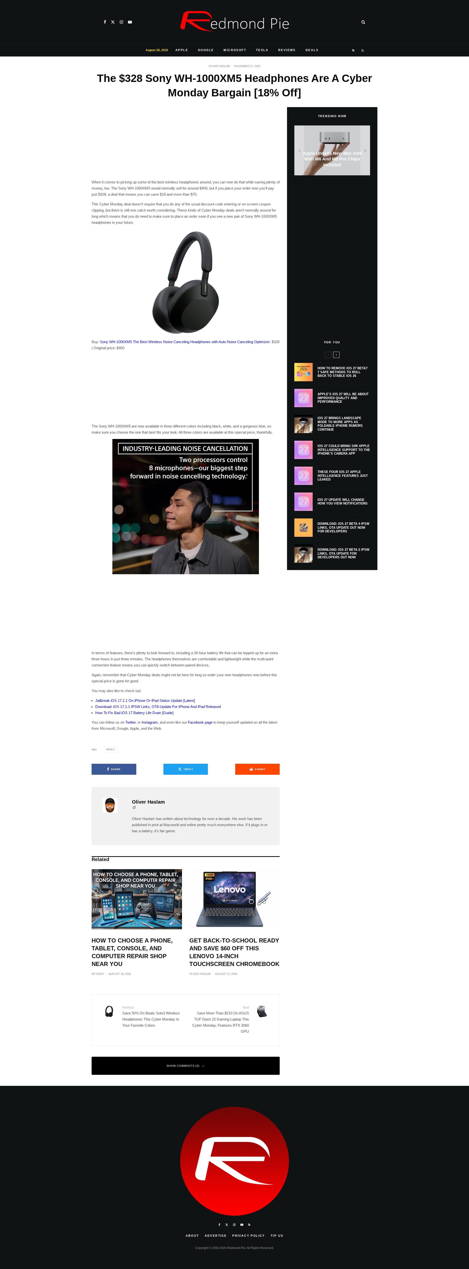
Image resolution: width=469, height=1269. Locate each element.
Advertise (216, 1235)
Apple (181, 50)
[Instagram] (121, 22)
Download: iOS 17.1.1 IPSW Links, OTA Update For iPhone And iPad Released (158, 707)
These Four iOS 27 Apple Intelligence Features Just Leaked (343, 475)
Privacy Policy (248, 1235)
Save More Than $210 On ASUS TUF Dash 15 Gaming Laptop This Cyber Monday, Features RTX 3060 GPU (220, 1019)
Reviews (287, 50)
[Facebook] (104, 22)
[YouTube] (130, 22)
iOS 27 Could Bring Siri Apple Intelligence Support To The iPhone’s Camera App (344, 449)
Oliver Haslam (219, 66)
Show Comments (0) (183, 1065)
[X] (112, 22)
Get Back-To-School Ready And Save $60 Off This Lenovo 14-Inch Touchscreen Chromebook (234, 952)
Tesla (262, 50)
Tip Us (277, 1235)
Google (206, 50)
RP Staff (98, 973)
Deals (312, 50)
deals (111, 749)
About (192, 1235)
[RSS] (353, 50)
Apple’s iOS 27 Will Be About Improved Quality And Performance (343, 398)
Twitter (130, 722)
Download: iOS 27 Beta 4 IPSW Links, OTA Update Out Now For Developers (343, 527)
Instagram (150, 722)
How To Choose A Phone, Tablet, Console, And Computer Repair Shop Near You (132, 952)
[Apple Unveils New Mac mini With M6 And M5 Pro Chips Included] (332, 150)
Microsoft (235, 50)
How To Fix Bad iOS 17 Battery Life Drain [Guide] (134, 713)
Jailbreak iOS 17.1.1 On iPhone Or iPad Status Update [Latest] (145, 700)
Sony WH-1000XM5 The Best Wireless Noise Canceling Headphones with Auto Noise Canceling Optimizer (185, 342)
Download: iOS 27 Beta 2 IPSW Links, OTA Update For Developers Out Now (343, 553)
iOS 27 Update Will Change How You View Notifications (343, 501)
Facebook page (200, 722)
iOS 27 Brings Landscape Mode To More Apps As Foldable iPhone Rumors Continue (340, 423)
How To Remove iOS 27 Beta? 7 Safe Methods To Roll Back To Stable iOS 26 (343, 372)
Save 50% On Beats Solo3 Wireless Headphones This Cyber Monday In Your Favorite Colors (151, 1016)
